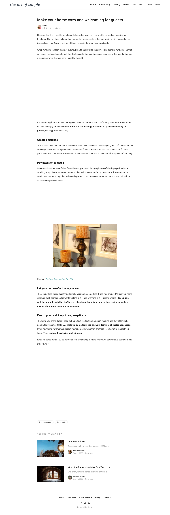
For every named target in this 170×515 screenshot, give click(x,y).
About (93, 5)
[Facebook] (81, 503)
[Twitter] (85, 503)
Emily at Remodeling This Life (59, 279)
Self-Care (137, 5)
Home (126, 5)
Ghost (90, 507)
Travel (149, 5)
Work (157, 5)
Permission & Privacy (89, 498)
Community (104, 5)
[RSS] (89, 503)
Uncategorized (45, 422)
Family (117, 5)
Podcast (72, 498)
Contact (108, 498)
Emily (44, 26)
